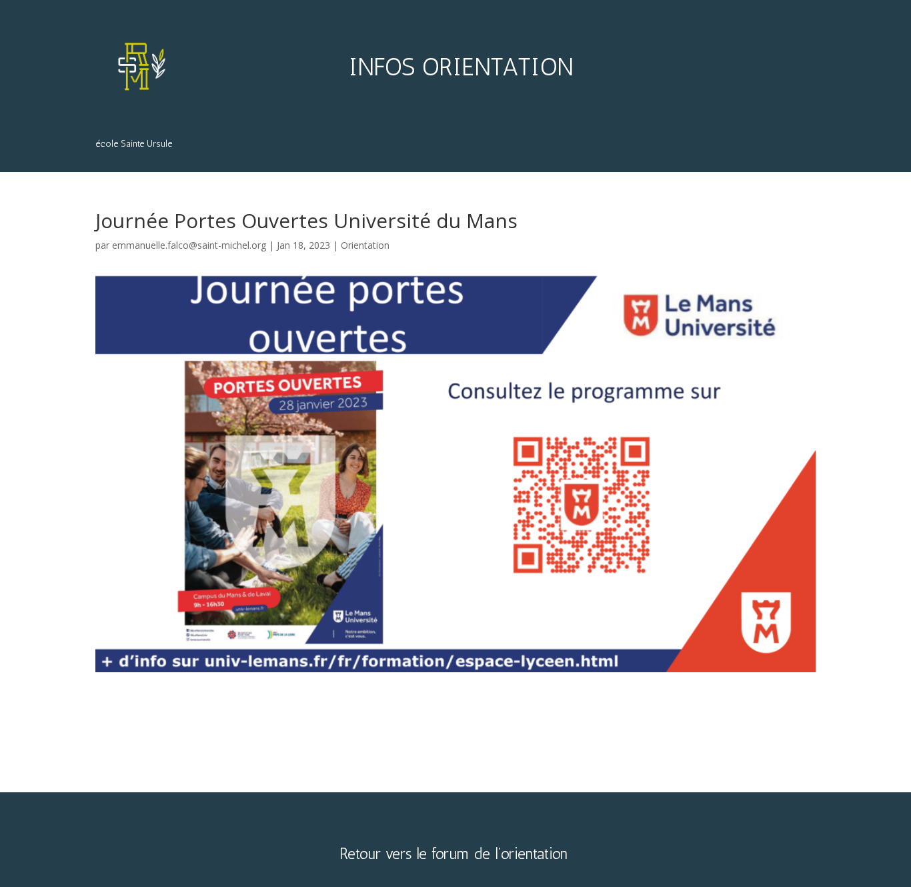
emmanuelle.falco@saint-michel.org (189, 245)
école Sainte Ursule (133, 144)
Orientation (365, 245)
